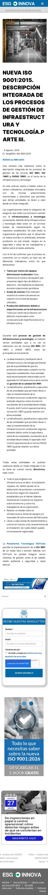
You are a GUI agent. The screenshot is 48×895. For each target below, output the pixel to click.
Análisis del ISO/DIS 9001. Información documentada (11, 858)
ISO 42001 (29, 885)
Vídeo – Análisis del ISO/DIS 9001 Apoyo (38, 858)
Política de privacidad (25, 888)
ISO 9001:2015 (24, 153)
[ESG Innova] (22, 874)
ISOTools (5, 882)
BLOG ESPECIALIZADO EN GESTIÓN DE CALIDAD (23, 10)
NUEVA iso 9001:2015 (13, 159)
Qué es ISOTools (20, 882)
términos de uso (33, 653)
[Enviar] (45, 596)
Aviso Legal (6, 888)
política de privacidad (16, 656)
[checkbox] (24, 654)
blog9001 (10, 153)
